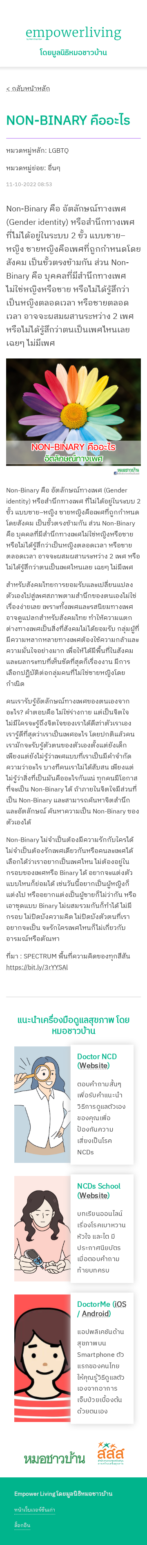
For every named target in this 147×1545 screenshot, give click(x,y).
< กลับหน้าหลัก (28, 89)
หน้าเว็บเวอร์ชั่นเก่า (34, 1510)
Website (93, 1066)
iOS (121, 1304)
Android (95, 1314)
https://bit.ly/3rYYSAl (37, 967)
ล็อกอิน (22, 1526)
